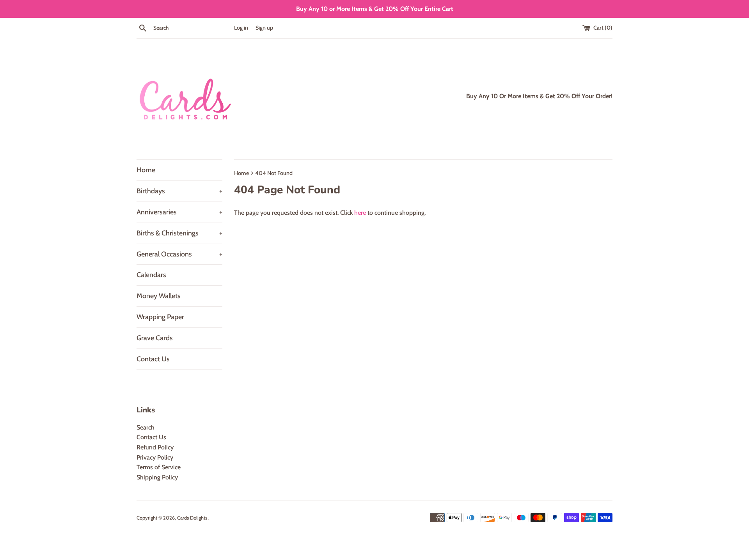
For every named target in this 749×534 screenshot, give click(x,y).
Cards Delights (192, 518)
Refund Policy (155, 447)
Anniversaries (179, 212)
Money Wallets (159, 296)
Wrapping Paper (160, 317)
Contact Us (153, 359)
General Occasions (179, 254)
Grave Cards (155, 338)
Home (146, 170)
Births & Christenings (179, 233)
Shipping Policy (157, 477)
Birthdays (179, 191)
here (360, 212)
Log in (241, 27)
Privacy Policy (155, 457)
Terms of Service (159, 467)
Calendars (151, 275)
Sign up (264, 27)
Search (145, 427)
